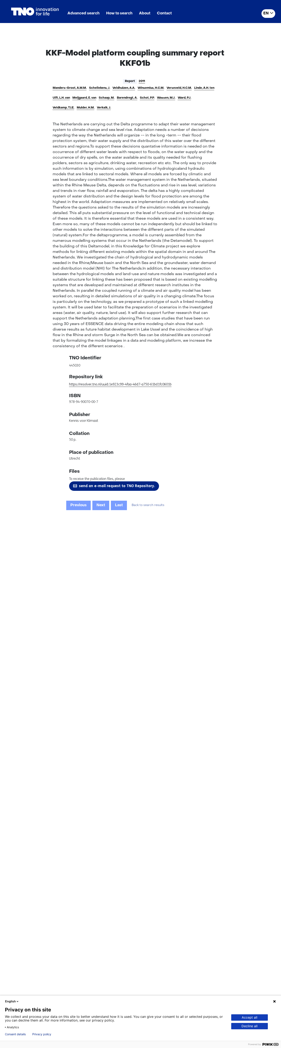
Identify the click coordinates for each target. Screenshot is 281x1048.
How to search (119, 13)
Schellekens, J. (99, 88)
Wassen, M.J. (166, 98)
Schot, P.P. (147, 98)
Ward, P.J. (184, 98)
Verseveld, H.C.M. (179, 88)
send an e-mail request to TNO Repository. (117, 486)
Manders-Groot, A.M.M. (70, 88)
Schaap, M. (106, 98)
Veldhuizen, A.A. (124, 88)
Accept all (249, 1017)
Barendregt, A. (127, 98)
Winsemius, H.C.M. (151, 88)
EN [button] (266, 13)
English (10, 1001)
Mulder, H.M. (85, 107)
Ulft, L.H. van (61, 98)
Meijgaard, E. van (84, 98)
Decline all (250, 1026)
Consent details (15, 1034)
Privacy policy (41, 1034)
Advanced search (83, 13)
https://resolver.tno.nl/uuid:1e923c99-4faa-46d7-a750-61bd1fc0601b (120, 384)
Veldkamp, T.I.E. (63, 107)
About (144, 13)
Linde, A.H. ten (204, 88)
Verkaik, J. (104, 107)
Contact (164, 13)
